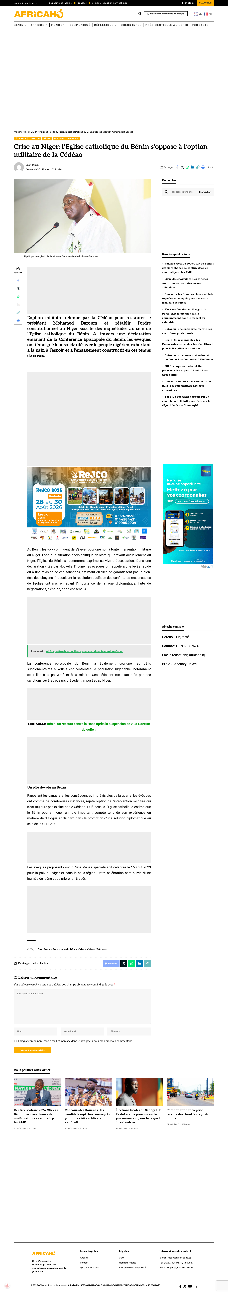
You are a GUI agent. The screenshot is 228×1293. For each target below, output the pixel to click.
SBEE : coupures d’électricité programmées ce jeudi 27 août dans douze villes (185, 370)
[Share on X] (182, 167)
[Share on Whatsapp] (187, 167)
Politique (59, 138)
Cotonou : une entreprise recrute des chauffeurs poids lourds (187, 1114)
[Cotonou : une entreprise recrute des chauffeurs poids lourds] (190, 1092)
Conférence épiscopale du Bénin (57, 949)
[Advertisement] (100, 53)
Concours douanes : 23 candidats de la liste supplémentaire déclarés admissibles (186, 386)
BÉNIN (46, 138)
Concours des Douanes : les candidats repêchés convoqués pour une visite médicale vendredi (187, 298)
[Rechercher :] (182, 192)
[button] (197, 167)
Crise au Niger (86, 949)
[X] (186, 3)
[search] (139, 13)
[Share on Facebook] (177, 167)
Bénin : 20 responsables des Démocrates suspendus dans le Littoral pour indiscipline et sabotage (187, 344)
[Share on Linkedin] (192, 167)
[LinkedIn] (193, 3)
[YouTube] (190, 3)
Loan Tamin (32, 164)
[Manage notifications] (7, 1285)
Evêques (101, 949)
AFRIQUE (35, 138)
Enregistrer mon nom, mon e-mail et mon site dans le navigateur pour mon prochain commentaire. (75, 1041)
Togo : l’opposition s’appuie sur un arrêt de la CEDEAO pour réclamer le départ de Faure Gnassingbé (186, 401)
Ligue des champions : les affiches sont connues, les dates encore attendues (185, 283)
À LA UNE (21, 138)
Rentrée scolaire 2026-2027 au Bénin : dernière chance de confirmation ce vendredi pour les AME (188, 268)
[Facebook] (182, 3)
